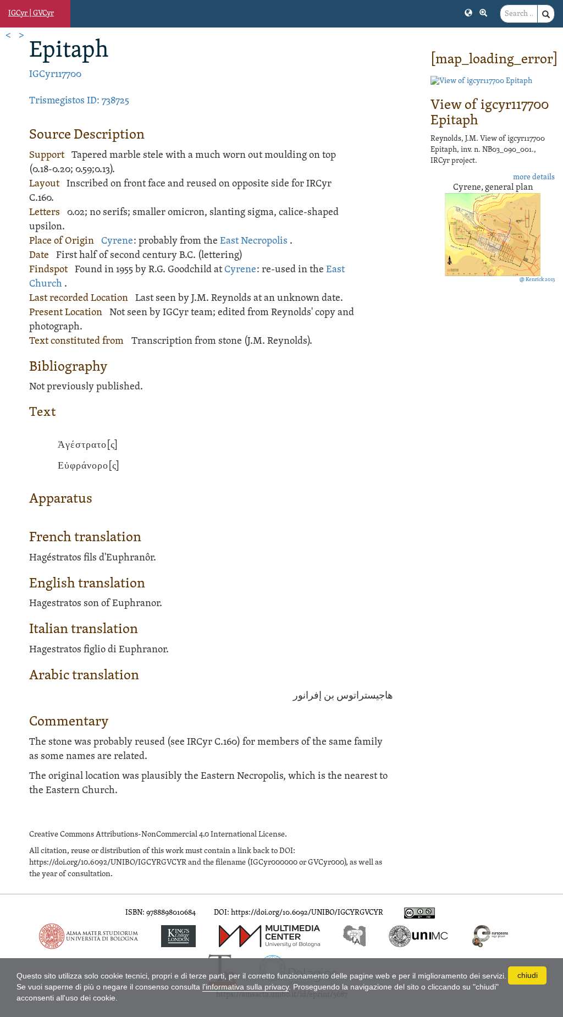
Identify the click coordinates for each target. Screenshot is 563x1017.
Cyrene (117, 241)
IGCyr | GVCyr (31, 13)
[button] (468, 12)
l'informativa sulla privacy (245, 986)
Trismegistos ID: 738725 (79, 101)
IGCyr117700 (55, 74)
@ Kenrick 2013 (537, 279)
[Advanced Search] (483, 12)
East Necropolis (254, 241)
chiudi (527, 975)
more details (534, 177)
